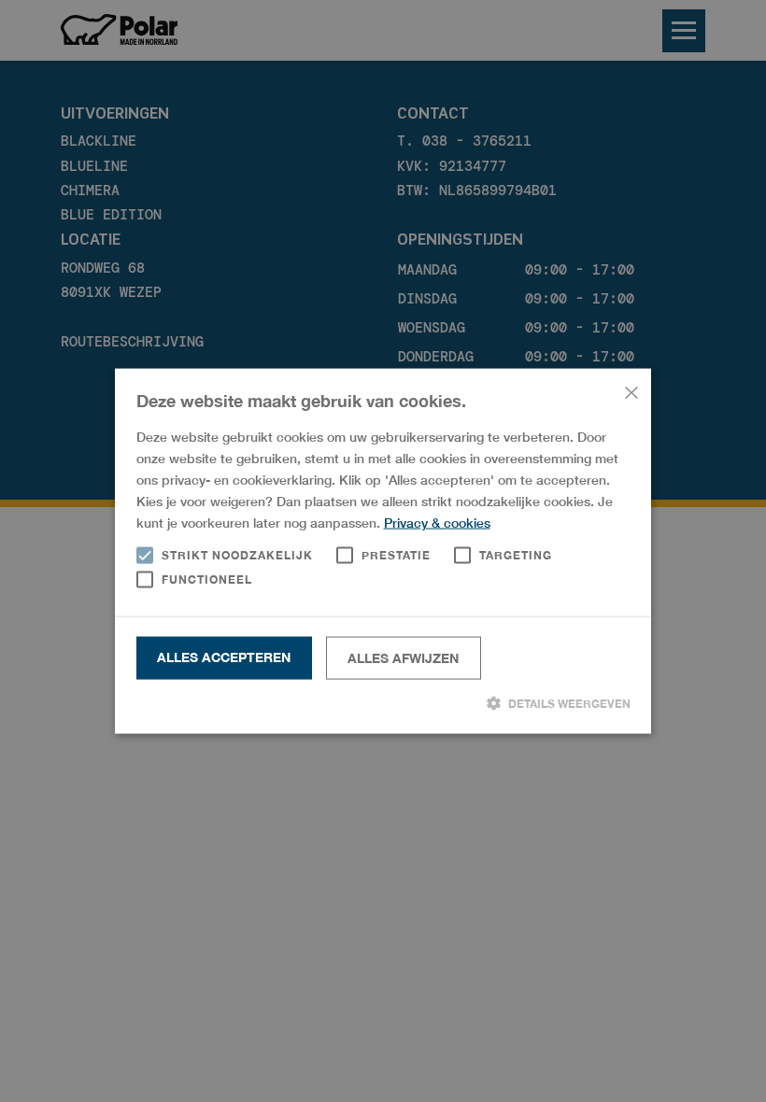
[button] (383, 703)
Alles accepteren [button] (224, 657)
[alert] (383, 551)
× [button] (630, 390)
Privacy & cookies (437, 522)
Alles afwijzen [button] (403, 658)
